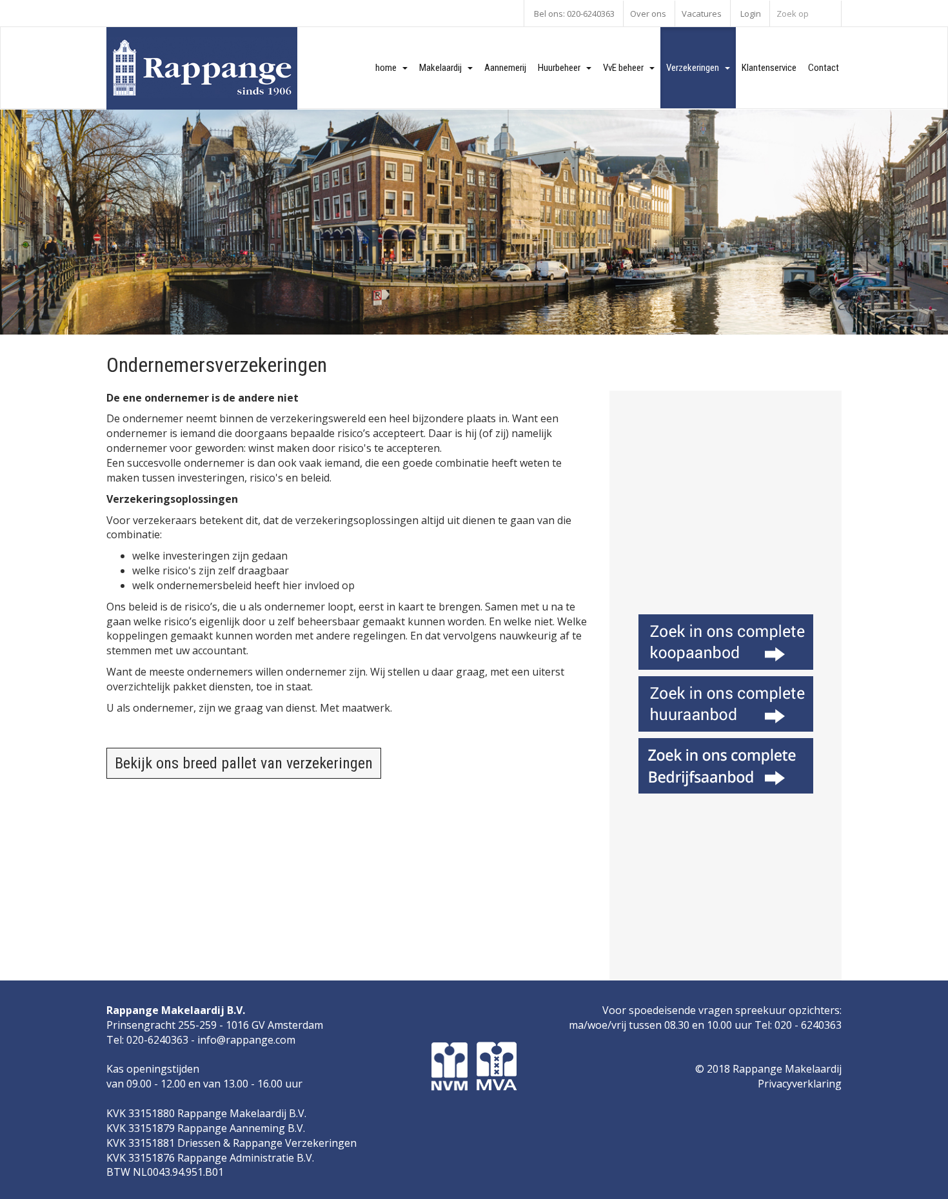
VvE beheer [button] (626, 67)
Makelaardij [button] (443, 67)
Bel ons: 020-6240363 (574, 13)
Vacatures (702, 13)
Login (750, 13)
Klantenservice (769, 67)
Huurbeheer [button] (562, 67)
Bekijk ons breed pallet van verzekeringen (244, 763)
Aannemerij (505, 67)
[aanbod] (725, 642)
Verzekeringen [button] (695, 67)
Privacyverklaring (800, 1084)
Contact (823, 67)
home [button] (388, 67)
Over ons (648, 13)
